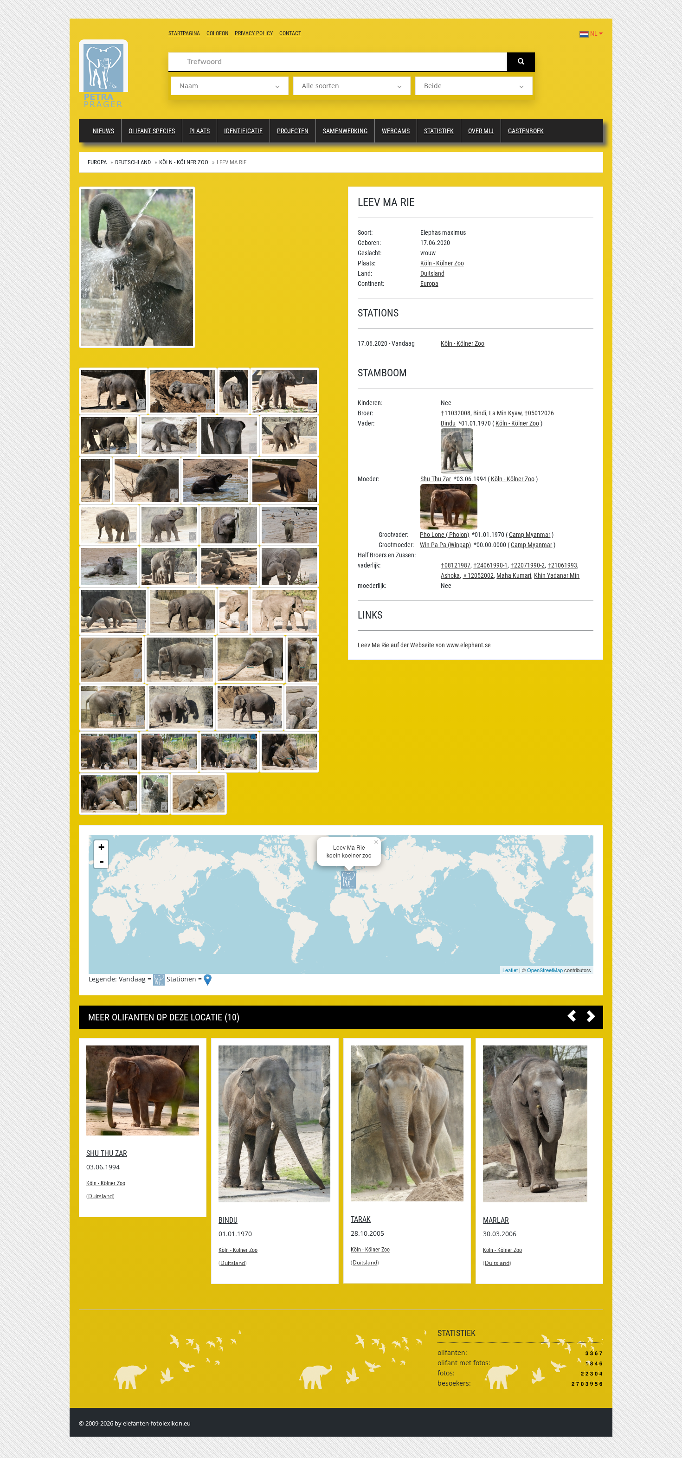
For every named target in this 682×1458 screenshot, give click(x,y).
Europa (97, 162)
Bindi (479, 413)
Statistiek (439, 131)
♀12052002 (478, 575)
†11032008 (455, 413)
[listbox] (229, 86)
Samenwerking (345, 131)
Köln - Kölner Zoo (183, 162)
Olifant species (152, 131)
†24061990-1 (490, 565)
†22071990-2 (527, 565)
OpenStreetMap (545, 970)
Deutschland (133, 162)
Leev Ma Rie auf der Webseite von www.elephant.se (424, 645)
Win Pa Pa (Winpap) (445, 544)
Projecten (293, 131)
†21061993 (562, 565)
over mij (481, 131)
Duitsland (432, 273)
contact (290, 33)
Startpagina (184, 33)
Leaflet (510, 970)
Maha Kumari (513, 575)
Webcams (396, 131)
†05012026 (539, 413)
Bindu (448, 423)
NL (594, 33)
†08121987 (455, 565)
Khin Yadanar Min (556, 575)
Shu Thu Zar (435, 479)
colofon (217, 33)
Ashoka (450, 575)
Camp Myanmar (529, 534)
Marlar (370, 1220)
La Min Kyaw (505, 413)
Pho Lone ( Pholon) (444, 534)
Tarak (234, 1219)
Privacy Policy (254, 33)
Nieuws (103, 131)
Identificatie (243, 131)
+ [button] (101, 847)
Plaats (199, 131)
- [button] (101, 861)
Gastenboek (526, 131)
